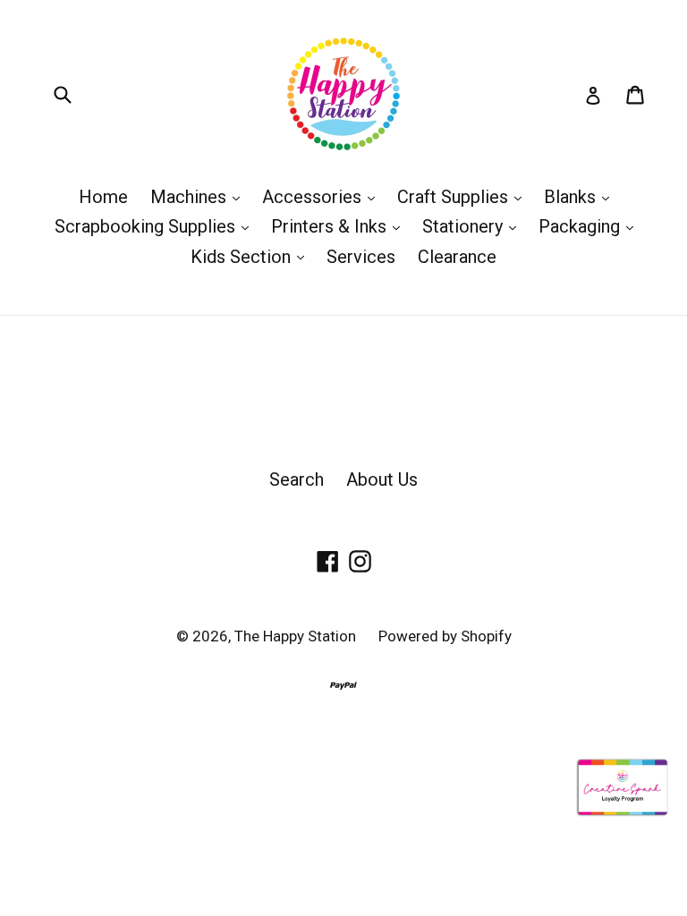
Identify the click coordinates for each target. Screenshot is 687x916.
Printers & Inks (340, 226)
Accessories (323, 196)
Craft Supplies (463, 196)
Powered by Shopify (445, 636)
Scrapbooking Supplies (156, 226)
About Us (382, 479)
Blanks (581, 196)
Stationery (473, 226)
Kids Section (252, 256)
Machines (199, 196)
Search (296, 479)
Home (103, 197)
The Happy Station (295, 636)
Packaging (590, 226)
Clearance (457, 256)
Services (361, 256)
